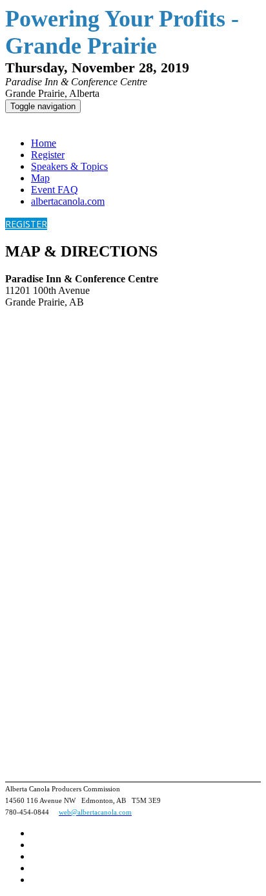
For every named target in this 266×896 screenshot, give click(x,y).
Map (40, 177)
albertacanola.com (68, 201)
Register (48, 154)
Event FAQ (54, 189)
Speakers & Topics (69, 166)
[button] (26, 224)
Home (43, 143)
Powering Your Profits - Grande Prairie (98, 120)
